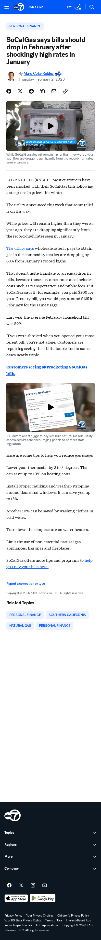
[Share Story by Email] (54, 91)
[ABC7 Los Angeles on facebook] (9, 885)
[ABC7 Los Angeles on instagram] (33, 885)
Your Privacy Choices (39, 915)
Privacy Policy (13, 915)
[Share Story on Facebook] (9, 91)
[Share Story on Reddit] (31, 91)
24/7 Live (36, 7)
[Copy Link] (65, 91)
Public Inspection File (18, 925)
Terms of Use (53, 920)
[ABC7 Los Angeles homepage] (19, 7)
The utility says (20, 248)
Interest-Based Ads (78, 920)
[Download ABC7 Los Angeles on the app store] (16, 898)
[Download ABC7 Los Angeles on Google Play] (43, 898)
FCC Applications (47, 925)
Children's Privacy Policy (73, 915)
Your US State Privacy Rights (22, 920)
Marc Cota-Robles (39, 73)
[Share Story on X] (20, 91)
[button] (7, 6)
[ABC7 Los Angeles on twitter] (21, 885)
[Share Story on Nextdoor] (42, 91)
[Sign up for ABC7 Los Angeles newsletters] (45, 885)
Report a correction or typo (25, 583)
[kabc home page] (12, 815)
